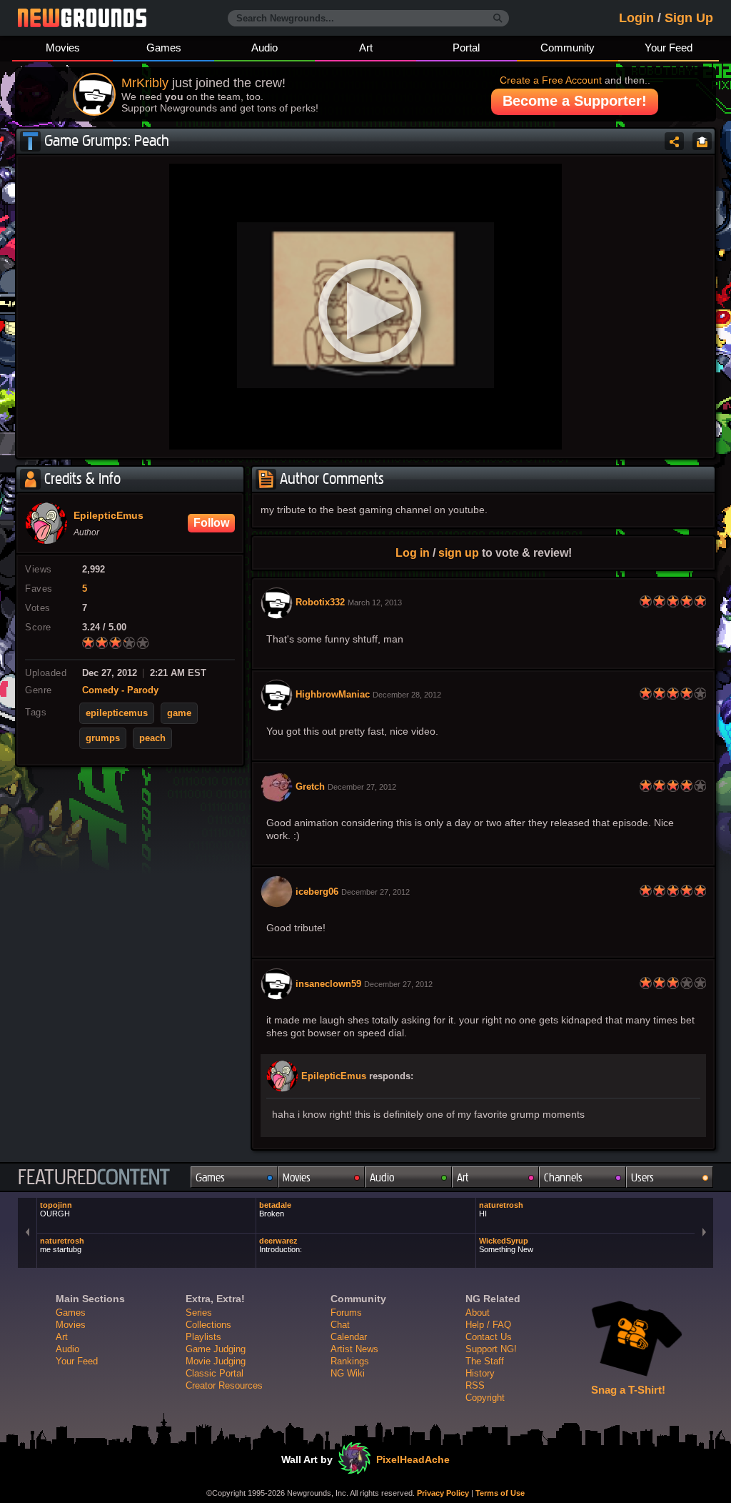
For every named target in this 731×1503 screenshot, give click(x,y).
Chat (340, 1324)
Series (199, 1312)
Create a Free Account (551, 80)
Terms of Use (500, 1493)
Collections (208, 1324)
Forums (346, 1312)
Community (567, 47)
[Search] (498, 19)
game (179, 713)
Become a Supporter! (575, 101)
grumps (103, 738)
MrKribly (144, 83)
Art (366, 47)
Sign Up (689, 18)
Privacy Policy (443, 1493)
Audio (264, 47)
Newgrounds (82, 18)
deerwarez (280, 1245)
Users (642, 1177)
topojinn (56, 1209)
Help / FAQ (488, 1324)
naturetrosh (501, 1209)
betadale (275, 1209)
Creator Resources (224, 1385)
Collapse (702, 141)
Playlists (203, 1336)
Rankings (350, 1361)
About (477, 1312)
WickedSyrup (506, 1245)
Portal (466, 47)
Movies (63, 47)
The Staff (484, 1361)
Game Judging (216, 1349)
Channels (563, 1177)
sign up (458, 552)
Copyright (485, 1397)
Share (674, 141)
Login (636, 18)
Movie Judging (216, 1361)
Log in (412, 552)
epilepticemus (117, 713)
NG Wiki (348, 1373)
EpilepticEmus (333, 1076)
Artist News (354, 1349)
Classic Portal (214, 1373)
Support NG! (491, 1349)
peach (152, 738)
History (480, 1373)
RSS (475, 1385)
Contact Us (488, 1336)
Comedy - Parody (120, 690)
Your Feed (668, 47)
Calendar (349, 1336)
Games (163, 47)
